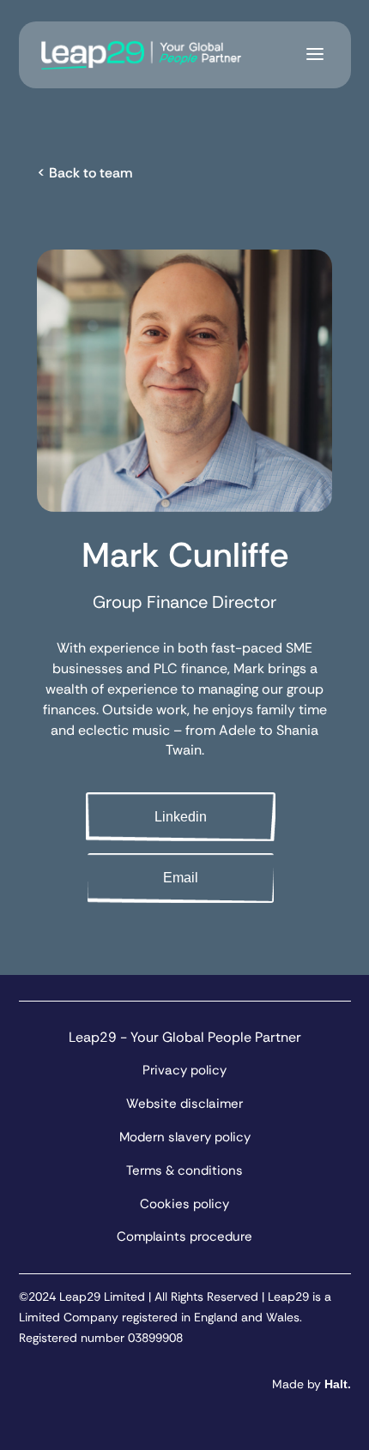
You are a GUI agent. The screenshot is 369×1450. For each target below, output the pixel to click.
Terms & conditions (184, 1170)
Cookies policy (184, 1203)
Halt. (337, 1384)
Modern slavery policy (185, 1137)
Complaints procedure (184, 1236)
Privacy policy (184, 1070)
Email (180, 877)
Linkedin (180, 816)
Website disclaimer (184, 1103)
